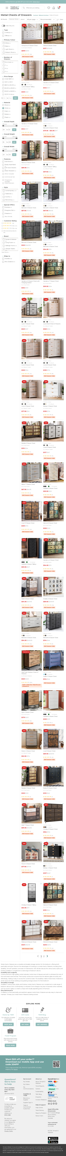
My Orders (26, 1084)
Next (61, 19)
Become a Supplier (26, 1099)
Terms (10, 1122)
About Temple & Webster (40, 1082)
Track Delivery (40, 1110)
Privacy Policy (8, 1131)
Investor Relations (41, 1100)
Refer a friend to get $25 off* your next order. (23, 2)
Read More (10, 1045)
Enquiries (38, 1097)
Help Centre (39, 1107)
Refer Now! (36, 2)
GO (15, 98)
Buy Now (25, 1024)
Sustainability (39, 1091)
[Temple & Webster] (14, 8)
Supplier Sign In (28, 1102)
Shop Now (8, 1024)
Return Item (39, 1116)
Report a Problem (41, 1113)
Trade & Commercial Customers (27, 1107)
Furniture (35, 15)
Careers (38, 1089)
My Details (26, 1081)
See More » (5, 252)
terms (15, 1069)
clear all (22, 19)
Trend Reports (40, 1086)
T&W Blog (39, 1094)
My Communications (28, 1088)
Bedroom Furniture (43, 15)
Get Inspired (42, 1024)
